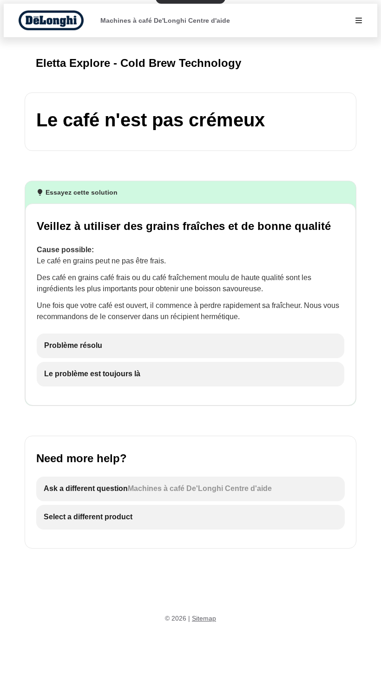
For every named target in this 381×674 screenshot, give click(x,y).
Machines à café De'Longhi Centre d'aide (165, 20)
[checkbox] (190, 346)
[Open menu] (359, 20)
